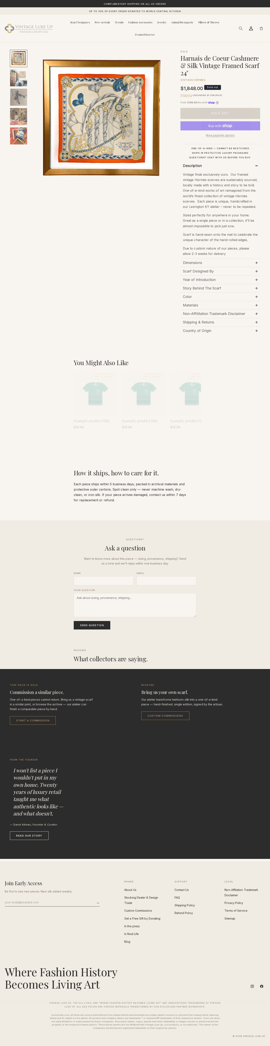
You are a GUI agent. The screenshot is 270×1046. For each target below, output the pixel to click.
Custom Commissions (165, 715)
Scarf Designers (80, 22)
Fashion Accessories (140, 22)
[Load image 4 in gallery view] (18, 116)
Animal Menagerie (182, 22)
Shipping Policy (185, 905)
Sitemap (230, 918)
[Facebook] (261, 986)
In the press (132, 926)
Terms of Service (236, 910)
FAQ (177, 897)
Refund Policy (184, 913)
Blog (127, 941)
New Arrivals (102, 22)
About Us (130, 889)
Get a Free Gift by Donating (142, 918)
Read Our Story (29, 835)
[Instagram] (252, 986)
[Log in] (251, 28)
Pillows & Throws (208, 22)
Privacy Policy (234, 903)
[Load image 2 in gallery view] (18, 78)
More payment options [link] (220, 135)
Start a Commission (32, 720)
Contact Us (182, 889)
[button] (241, 28)
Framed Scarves (145, 34)
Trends (119, 22)
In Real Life (131, 934)
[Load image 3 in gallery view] (18, 97)
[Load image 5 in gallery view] (18, 136)
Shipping (186, 95)
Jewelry (162, 22)
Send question (92, 625)
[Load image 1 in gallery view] (18, 58)
